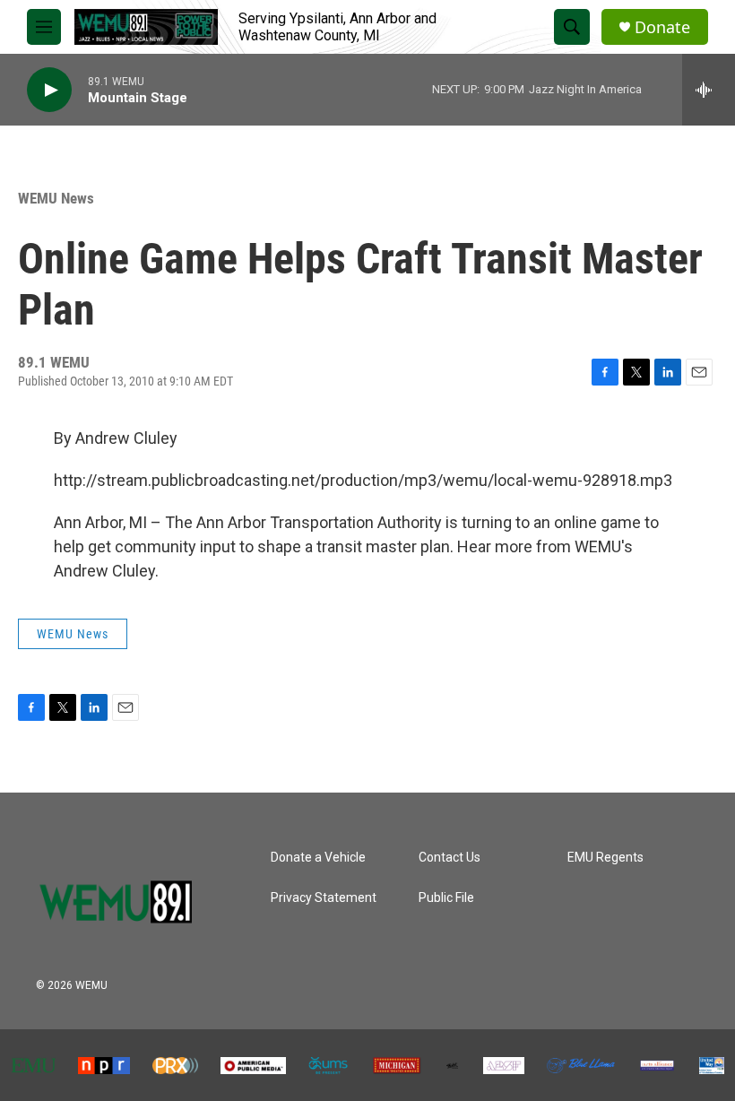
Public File (446, 898)
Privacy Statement (323, 898)
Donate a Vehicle (318, 857)
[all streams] (708, 90)
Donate (662, 27)
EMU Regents (605, 857)
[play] (49, 90)
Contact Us (449, 857)
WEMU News (56, 198)
